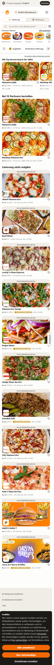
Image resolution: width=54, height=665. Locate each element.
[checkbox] (7, 37)
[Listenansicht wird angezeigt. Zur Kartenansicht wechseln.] (49, 27)
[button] (5, 12)
